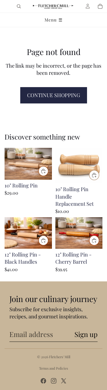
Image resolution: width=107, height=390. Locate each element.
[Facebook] (43, 380)
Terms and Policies (53, 368)
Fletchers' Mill (59, 356)
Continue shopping (53, 95)
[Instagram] (53, 380)
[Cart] (100, 6)
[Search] (19, 6)
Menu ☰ (53, 20)
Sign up (86, 334)
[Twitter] (63, 380)
